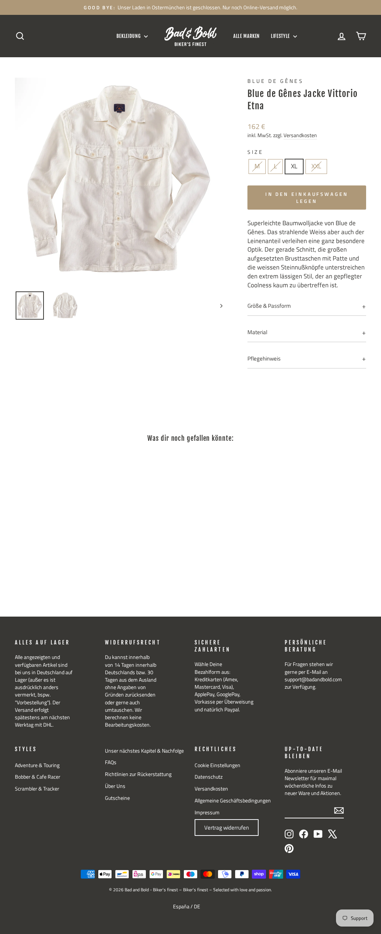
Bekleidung (129, 36)
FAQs (110, 762)
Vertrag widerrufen (226, 827)
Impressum (207, 812)
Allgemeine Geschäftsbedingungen (233, 800)
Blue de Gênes (275, 81)
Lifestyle (281, 36)
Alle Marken (246, 36)
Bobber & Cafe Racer (37, 777)
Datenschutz (208, 777)
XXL (316, 166)
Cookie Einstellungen (217, 765)
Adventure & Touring (37, 765)
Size (255, 152)
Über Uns (115, 786)
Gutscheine (117, 798)
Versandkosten (300, 135)
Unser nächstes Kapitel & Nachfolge (144, 751)
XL (294, 166)
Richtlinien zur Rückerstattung (138, 774)
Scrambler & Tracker (37, 789)
